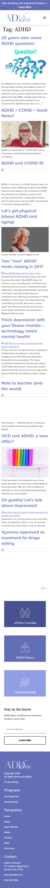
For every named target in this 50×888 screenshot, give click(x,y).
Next (45, 588)
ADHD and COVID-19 (22, 163)
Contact (8, 837)
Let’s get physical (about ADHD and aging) (19, 216)
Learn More (25, 6)
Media (7, 832)
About (7, 821)
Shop (6, 843)
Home (7, 816)
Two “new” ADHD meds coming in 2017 (22, 263)
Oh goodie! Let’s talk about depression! (21, 502)
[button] (44, 17)
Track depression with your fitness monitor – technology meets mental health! (23, 328)
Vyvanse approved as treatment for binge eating (23, 537)
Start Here (9, 848)
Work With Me (11, 827)
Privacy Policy (11, 782)
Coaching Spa (11, 802)
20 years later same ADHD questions (21, 40)
